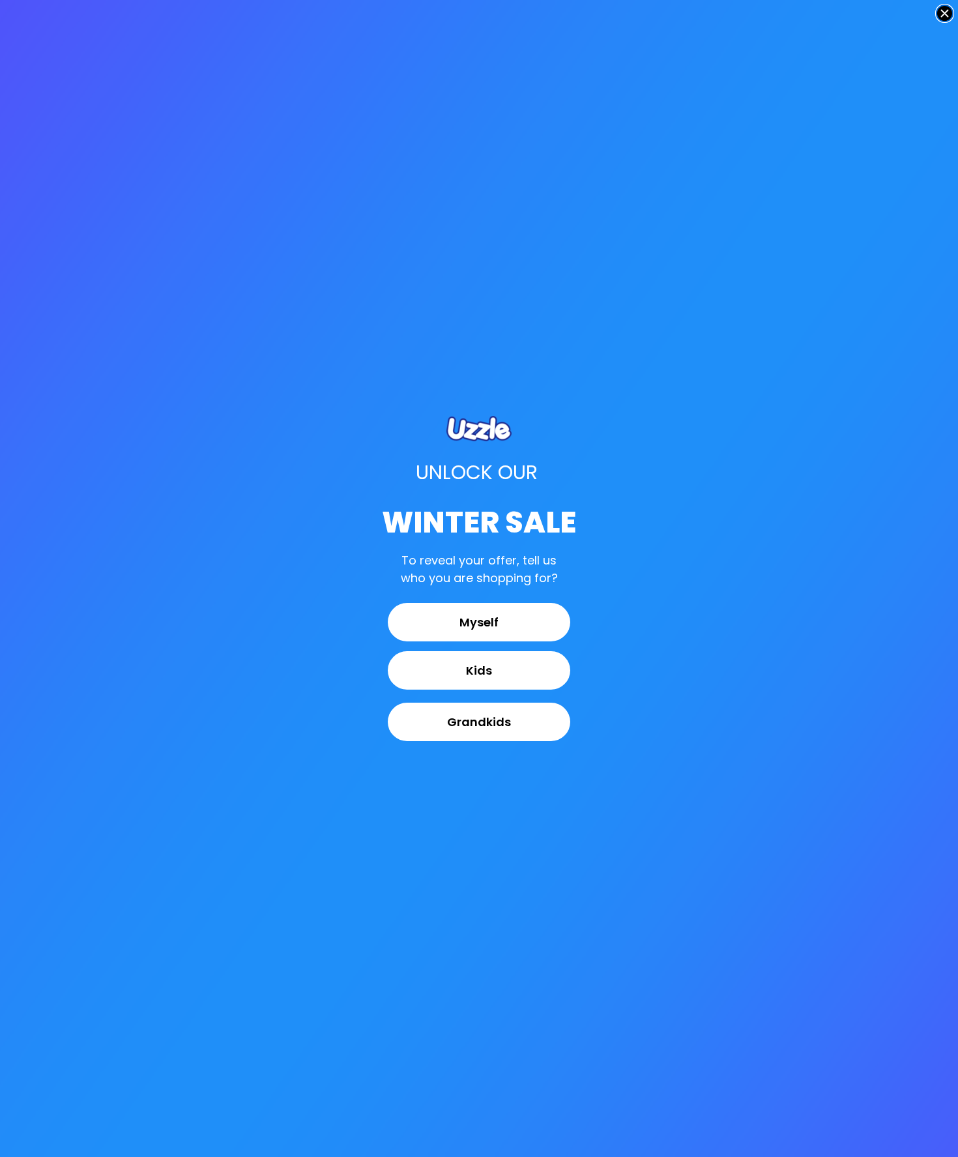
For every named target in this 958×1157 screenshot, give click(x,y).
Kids (479, 670)
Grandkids (479, 722)
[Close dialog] (944, 13)
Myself (479, 622)
